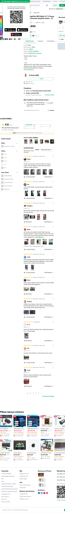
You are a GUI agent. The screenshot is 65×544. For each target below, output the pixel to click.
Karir (2, 478)
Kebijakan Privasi (24, 499)
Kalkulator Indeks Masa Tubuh (9, 491)
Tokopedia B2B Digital (7, 486)
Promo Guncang (5, 501)
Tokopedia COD (24, 476)
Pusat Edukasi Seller (25, 485)
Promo (55, 1)
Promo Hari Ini (5, 496)
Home (1, 12)
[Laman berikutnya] (41, 393)
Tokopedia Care (24, 494)
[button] (57, 9)
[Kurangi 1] (60, 28)
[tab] (30, 41)
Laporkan (51, 110)
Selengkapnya (39, 237)
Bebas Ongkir (23, 478)
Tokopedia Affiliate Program (8, 484)
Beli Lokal (4, 499)
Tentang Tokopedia (35, 1)
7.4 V (36, 35)
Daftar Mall (23, 487)
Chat (62, 39)
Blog (2, 481)
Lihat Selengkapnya (29, 69)
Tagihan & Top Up (24, 473)
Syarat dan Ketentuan (25, 496)
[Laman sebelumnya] (25, 393)
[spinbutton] (63, 27)
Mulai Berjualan (47, 1)
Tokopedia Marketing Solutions (9, 489)
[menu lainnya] (53, 156)
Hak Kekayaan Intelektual (7, 476)
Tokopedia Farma (5, 494)
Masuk (55, 5)
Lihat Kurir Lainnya (49, 95)
